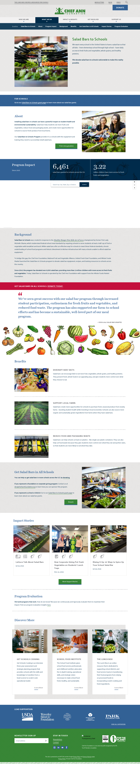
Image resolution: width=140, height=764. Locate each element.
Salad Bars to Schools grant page (60, 492)
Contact (56, 742)
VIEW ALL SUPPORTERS (118, 724)
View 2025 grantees (66, 146)
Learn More (38, 687)
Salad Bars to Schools (28, 26)
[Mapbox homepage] (8, 226)
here (49, 604)
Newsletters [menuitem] (99, 2)
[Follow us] (54, 747)
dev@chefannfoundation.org (24, 486)
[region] (70, 204)
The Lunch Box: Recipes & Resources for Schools (31, 2)
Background (64, 26)
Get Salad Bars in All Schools (89, 26)
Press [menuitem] (119, 2)
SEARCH (84, 184)
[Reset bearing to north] (134, 187)
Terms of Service (87, 757)
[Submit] (46, 740)
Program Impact (50, 26)
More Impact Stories (70, 581)
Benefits (73, 26)
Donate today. (55, 286)
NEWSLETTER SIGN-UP (25, 735)
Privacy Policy (76, 757)
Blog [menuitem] (110, 2)
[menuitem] (126, 2)
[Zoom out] (134, 184)
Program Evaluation (121, 26)
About (40, 26)
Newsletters (57, 739)
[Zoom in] (134, 181)
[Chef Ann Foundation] (91, 739)
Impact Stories (107, 26)
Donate (120, 7)
